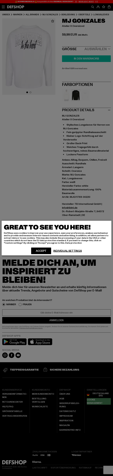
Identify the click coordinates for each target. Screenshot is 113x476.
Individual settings (67, 251)
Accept (41, 251)
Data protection (73, 242)
